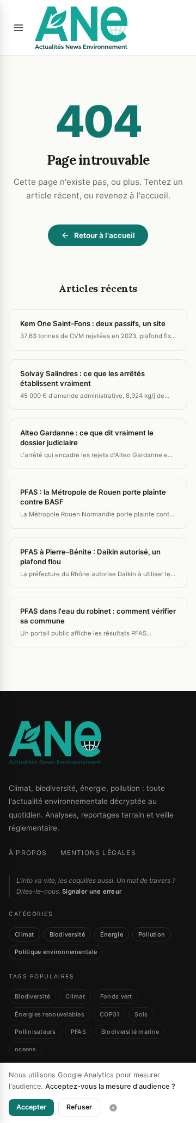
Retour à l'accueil (104, 235)
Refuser (79, 1107)
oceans (25, 1049)
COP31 (109, 1014)
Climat (24, 934)
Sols (141, 1014)
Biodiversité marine (130, 1031)
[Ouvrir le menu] (18, 28)
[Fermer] (113, 1107)
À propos (28, 853)
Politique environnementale (56, 952)
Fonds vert (116, 996)
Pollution (151, 934)
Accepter (31, 1107)
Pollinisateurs (35, 1031)
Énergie (111, 934)
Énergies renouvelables (49, 1014)
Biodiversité (67, 934)
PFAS (78, 1031)
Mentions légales (98, 853)
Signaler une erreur (91, 891)
